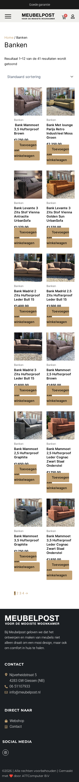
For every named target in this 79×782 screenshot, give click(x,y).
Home (8, 38)
